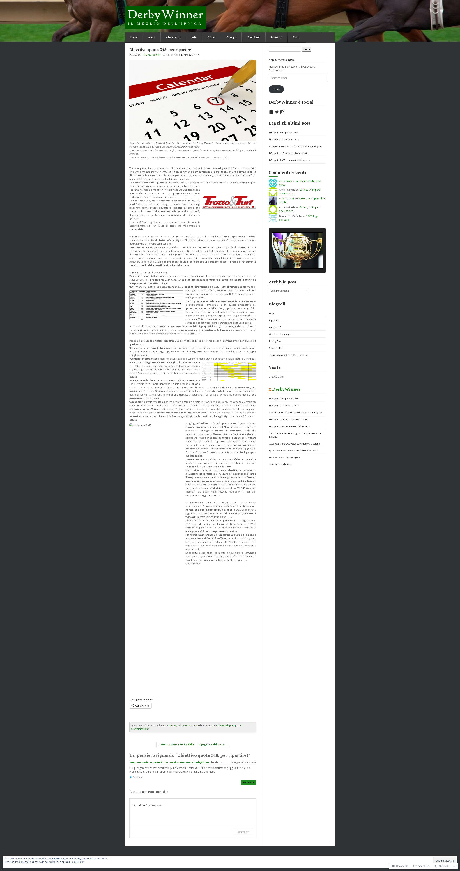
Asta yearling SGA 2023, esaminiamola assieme (295, 443)
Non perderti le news (282, 59)
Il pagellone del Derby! (212, 744)
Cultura (211, 37)
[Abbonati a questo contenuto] (270, 389)
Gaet (272, 313)
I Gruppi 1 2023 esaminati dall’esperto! (289, 160)
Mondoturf (275, 327)
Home (133, 37)
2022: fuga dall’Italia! (280, 464)
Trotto (296, 37)
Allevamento (173, 37)
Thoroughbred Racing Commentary (288, 355)
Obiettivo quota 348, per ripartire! (160, 49)
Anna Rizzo (285, 181)
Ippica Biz (274, 320)
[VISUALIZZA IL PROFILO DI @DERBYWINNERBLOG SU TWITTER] (277, 112)
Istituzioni (276, 37)
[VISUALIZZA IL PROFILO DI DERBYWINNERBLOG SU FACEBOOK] (271, 112)
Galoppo (231, 37)
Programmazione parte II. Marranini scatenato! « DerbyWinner (169, 762)
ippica (238, 725)
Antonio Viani (286, 198)
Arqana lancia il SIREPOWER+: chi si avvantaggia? (295, 146)
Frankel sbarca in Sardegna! (284, 457)
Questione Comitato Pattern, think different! (293, 450)
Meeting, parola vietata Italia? (177, 744)
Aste (194, 37)
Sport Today (275, 348)
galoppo (229, 725)
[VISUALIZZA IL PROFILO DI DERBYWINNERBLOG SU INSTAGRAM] (282, 112)
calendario (218, 725)
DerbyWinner (286, 389)
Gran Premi (253, 37)
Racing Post (275, 341)
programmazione (140, 728)
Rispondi (248, 782)
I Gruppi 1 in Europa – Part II (284, 139)
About (151, 37)
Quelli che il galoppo (280, 334)
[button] (289, 260)
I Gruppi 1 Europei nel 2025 (283, 132)
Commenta (242, 831)
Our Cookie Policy (75, 861)
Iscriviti (276, 89)
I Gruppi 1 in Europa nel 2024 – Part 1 (289, 153)
